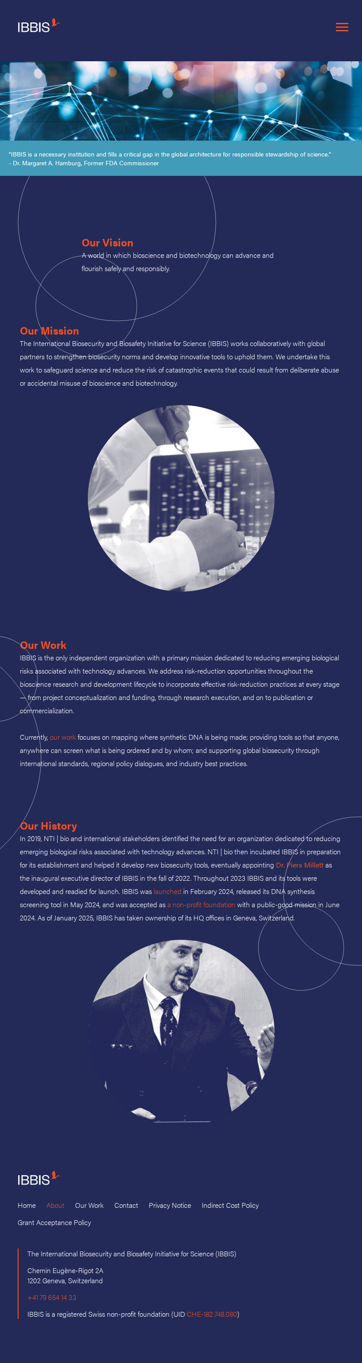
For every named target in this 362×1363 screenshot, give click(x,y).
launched (167, 891)
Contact (126, 1205)
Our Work (89, 1205)
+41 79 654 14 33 (51, 1297)
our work (63, 737)
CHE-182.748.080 (212, 1314)
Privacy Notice (170, 1205)
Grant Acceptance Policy (54, 1222)
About (55, 1205)
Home (27, 1205)
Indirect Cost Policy (230, 1205)
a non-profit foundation (201, 904)
